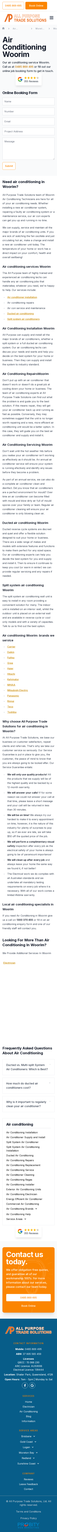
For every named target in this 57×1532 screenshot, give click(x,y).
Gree (10, 663)
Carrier (11, 646)
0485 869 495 (24, 66)
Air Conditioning (28, 1411)
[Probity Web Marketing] (28, 1525)
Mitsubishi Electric (17, 690)
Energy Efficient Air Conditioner (24, 1199)
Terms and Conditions (28, 1511)
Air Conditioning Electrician (21, 1194)
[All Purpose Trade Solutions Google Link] (32, 1385)
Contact (28, 1489)
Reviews (28, 1479)
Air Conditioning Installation (22, 1132)
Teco (10, 706)
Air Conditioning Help (18, 1214)
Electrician (9, 962)
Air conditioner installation (22, 297)
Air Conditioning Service (20, 1169)
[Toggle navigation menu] (51, 18)
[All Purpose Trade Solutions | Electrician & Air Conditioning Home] (25, 18)
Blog (28, 1416)
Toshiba (11, 712)
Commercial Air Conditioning (22, 1203)
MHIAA (11, 684)
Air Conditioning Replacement (23, 1165)
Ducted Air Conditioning (19, 1155)
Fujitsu (10, 657)
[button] (28, 1067)
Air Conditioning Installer (20, 1184)
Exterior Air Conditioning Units (23, 1189)
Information (28, 1421)
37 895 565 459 (32, 1353)
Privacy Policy (28, 1518)
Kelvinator (13, 679)
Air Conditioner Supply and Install (25, 1137)
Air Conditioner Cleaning (20, 1174)
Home (28, 1401)
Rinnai (10, 701)
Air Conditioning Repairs (20, 1160)
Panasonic (13, 695)
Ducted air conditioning (20, 313)
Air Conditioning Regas (19, 1179)
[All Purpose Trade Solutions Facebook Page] (25, 1385)
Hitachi (11, 673)
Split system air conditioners (23, 319)
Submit (9, 165)
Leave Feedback (28, 1484)
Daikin (10, 652)
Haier (10, 668)
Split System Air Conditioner (22, 1142)
